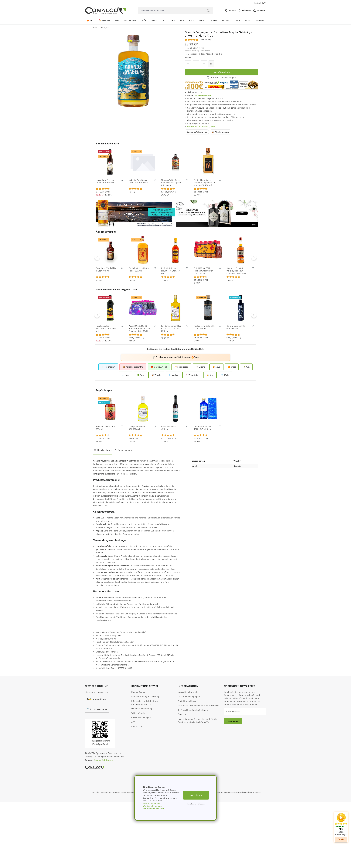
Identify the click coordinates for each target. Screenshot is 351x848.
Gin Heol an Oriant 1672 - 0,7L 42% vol (202, 427)
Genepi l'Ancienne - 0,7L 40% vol (138, 427)
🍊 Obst (232, 366)
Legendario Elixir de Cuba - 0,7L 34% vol (105, 181)
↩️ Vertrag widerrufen (97, 709)
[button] (341, 824)
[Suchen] (208, 10)
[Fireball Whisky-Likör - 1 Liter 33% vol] (143, 250)
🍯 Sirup (216, 366)
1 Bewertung (205, 39)
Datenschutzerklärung (141, 708)
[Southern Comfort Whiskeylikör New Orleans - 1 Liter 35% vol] (241, 250)
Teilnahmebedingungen (189, 696)
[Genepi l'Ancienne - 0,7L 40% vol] (143, 408)
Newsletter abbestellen (188, 692)
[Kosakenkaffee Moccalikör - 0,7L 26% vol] (110, 308)
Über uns (182, 714)
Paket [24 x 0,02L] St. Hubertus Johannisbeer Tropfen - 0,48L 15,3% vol (139, 329)
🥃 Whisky (156, 374)
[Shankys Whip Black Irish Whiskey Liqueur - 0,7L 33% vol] (175, 162)
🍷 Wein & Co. (192, 374)
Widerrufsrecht (138, 713)
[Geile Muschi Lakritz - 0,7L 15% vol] (241, 308)
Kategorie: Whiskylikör (196, 132)
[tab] (102, 450)
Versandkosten (205, 51)
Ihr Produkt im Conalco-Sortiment (193, 710)
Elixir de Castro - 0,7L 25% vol (105, 427)
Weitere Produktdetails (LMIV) (201, 126)
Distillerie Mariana (202, 95)
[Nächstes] (254, 257)
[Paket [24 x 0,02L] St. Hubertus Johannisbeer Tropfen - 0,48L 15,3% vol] (143, 308)
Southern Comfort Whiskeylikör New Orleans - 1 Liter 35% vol (236, 271)
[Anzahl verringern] (188, 63)
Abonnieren (233, 721)
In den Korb (110, 172)
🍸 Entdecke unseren (175, 357)
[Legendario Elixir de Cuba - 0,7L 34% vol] (110, 162)
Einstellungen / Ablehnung (196, 804)
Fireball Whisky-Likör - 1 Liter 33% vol (139, 269)
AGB (133, 722)
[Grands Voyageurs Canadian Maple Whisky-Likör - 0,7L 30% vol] (133, 71)
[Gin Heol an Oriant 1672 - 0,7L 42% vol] (208, 408)
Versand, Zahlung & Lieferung (145, 696)
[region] (133, 71)
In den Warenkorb (221, 72)
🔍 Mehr (225, 374)
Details (341, 839)
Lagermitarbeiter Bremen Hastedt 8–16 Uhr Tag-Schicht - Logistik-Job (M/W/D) (197, 720)
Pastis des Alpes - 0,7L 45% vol (171, 427)
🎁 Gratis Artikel (159, 366)
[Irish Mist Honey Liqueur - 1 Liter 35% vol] (175, 250)
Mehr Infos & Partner (151, 803)
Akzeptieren (196, 795)
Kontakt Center (138, 692)
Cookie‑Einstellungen (141, 717)
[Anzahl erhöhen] (204, 63)
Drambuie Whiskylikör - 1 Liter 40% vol (106, 269)
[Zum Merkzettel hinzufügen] (122, 181)
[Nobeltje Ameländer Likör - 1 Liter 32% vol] (143, 162)
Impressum (136, 726)
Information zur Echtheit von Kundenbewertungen (144, 702)
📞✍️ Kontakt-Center (97, 699)
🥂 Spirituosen (181, 366)
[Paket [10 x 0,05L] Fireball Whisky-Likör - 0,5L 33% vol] (208, 250)
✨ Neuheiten (108, 366)
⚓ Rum (125, 374)
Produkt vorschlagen (187, 701)
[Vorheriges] (97, 257)
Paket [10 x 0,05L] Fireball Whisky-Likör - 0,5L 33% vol (204, 271)
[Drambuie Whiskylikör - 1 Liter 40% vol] (110, 250)
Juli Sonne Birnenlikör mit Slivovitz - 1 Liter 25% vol (171, 328)
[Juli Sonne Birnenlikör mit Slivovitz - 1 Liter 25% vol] (175, 308)
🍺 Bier (210, 374)
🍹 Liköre (200, 366)
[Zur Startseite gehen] (105, 10)
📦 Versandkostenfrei (132, 366)
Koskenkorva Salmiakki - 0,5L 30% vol (204, 327)
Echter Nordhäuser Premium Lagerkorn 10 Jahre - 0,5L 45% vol (204, 182)
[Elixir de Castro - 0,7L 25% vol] (110, 408)
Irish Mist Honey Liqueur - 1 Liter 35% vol (170, 271)
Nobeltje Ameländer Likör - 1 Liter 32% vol (138, 181)
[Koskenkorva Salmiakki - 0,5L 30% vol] (208, 308)
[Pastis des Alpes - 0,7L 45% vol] (175, 408)
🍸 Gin (246, 366)
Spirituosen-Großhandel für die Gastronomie (198, 705)
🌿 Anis (140, 374)
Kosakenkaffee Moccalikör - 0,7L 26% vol (106, 328)
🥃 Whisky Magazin (221, 132)
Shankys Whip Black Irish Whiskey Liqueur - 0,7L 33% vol (171, 182)
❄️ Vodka (173, 374)
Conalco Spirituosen (103, 760)
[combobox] (170, 10)
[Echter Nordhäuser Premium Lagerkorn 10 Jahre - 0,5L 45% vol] (208, 162)
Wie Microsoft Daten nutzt (153, 808)
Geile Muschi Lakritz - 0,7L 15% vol (236, 327)
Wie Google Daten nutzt (152, 806)
